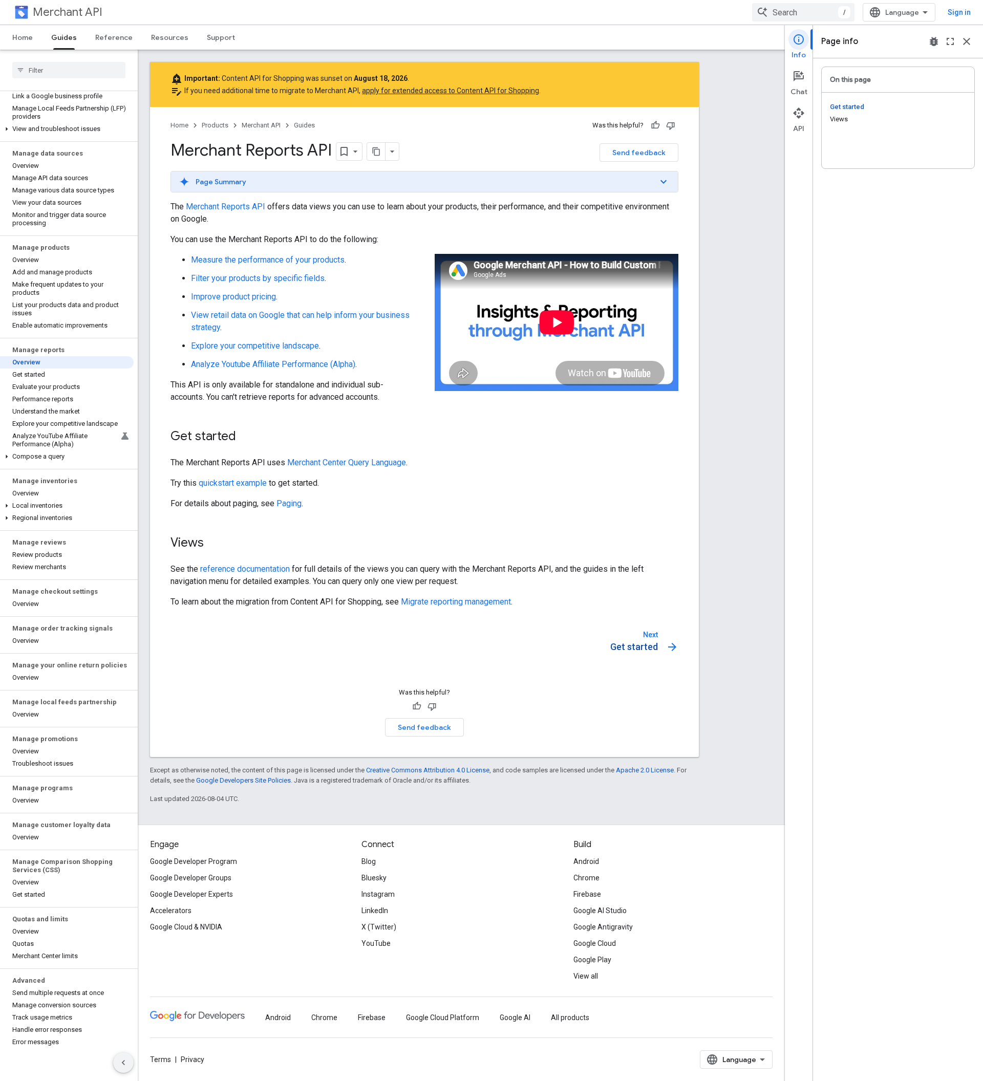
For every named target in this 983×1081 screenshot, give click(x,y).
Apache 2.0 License (645, 770)
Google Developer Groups (190, 878)
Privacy (192, 1059)
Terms (160, 1059)
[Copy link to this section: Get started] (246, 437)
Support (221, 37)
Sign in (959, 12)
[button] (67, 129)
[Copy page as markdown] (376, 151)
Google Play (592, 960)
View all (585, 976)
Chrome (586, 878)
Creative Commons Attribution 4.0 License (427, 770)
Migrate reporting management (456, 602)
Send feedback (639, 152)
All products (570, 1017)
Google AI (515, 1017)
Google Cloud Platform (442, 1017)
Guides (64, 37)
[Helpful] (655, 125)
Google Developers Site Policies (243, 780)
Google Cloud (594, 943)
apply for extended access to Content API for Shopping (450, 91)
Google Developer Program (193, 861)
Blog (368, 861)
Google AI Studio (600, 910)
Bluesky (374, 878)
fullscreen (950, 41)
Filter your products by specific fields (258, 278)
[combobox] (803, 12)
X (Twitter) (378, 927)
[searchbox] (68, 70)
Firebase (587, 894)
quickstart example (233, 483)
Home (22, 37)
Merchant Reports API (225, 206)
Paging (289, 503)
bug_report (934, 41)
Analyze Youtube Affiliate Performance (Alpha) (273, 364)
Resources (169, 37)
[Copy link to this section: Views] (214, 543)
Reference (114, 37)
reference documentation (245, 569)
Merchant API (67, 12)
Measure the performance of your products (268, 260)
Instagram (378, 894)
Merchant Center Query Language (346, 462)
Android (586, 861)
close (966, 41)
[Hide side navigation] (123, 1062)
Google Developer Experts (191, 894)
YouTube (376, 943)
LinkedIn (374, 910)
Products (215, 125)
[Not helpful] (670, 125)
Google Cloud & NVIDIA (186, 927)
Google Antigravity (603, 927)
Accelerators (170, 910)
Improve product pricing (233, 296)
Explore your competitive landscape (255, 346)
